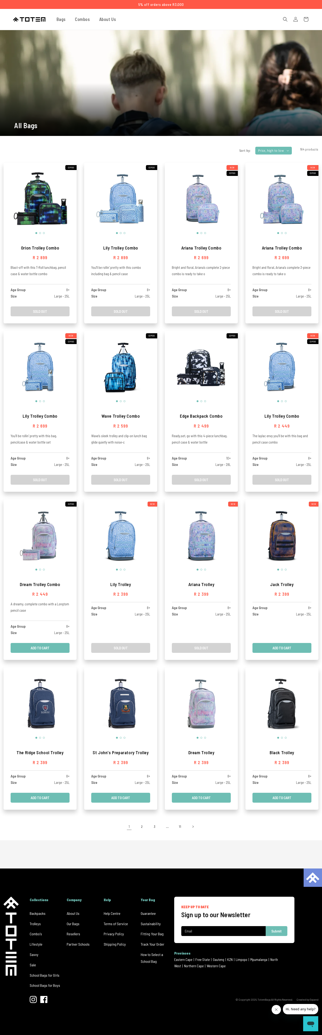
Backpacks (37, 913)
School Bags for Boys (45, 985)
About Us (73, 913)
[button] (63, 19)
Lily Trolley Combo (120, 247)
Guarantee (148, 913)
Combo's (36, 934)
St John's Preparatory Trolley (121, 752)
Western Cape (216, 966)
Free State (202, 959)
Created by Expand (307, 999)
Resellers (73, 934)
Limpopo (241, 959)
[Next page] (193, 826)
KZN (230, 959)
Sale (33, 965)
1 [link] (129, 826)
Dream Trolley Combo (40, 584)
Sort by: (245, 150)
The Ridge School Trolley (40, 752)
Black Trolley (282, 752)
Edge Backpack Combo (201, 416)
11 (180, 827)
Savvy (34, 954)
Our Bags (73, 923)
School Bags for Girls (44, 975)
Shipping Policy (115, 944)
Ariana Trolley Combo (201, 247)
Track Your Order (152, 944)
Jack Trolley (281, 584)
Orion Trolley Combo (40, 247)
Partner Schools (78, 944)
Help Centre (112, 913)
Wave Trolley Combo (121, 416)
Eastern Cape (183, 959)
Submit (276, 931)
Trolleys (35, 923)
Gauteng (218, 959)
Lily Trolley (120, 584)
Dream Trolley (201, 752)
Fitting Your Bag (152, 934)
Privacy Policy (114, 934)
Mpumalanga (258, 959)
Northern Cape (194, 966)
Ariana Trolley (201, 584)
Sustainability (151, 923)
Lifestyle (36, 944)
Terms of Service (116, 923)
